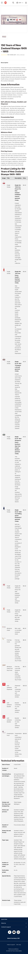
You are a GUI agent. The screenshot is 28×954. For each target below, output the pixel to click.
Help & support (11, 944)
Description (4, 62)
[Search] (13, 3)
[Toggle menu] (2, 3)
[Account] (26, 3)
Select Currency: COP (13, 938)
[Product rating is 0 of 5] (4, 54)
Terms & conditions (13, 949)
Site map (18, 944)
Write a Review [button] (20, 54)
